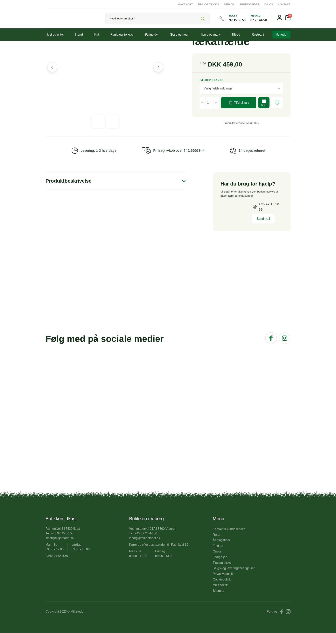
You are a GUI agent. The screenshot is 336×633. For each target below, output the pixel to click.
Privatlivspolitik (223, 573)
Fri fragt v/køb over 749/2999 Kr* (178, 150)
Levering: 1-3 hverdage (98, 150)
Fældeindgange (211, 80)
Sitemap (218, 590)
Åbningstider (249, 4)
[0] (287, 19)
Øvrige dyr (151, 34)
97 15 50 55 (237, 20)
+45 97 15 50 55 (269, 206)
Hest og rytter (55, 34)
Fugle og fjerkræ (121, 34)
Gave (264, 105)
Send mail (263, 218)
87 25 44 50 (258, 20)
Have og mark (210, 34)
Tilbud (236, 34)
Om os (268, 4)
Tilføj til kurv (241, 102)
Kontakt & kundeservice (229, 529)
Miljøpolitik (220, 585)
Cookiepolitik (222, 579)
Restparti (258, 34)
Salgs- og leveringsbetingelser (234, 568)
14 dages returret (252, 150)
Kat (96, 34)
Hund (79, 34)
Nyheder (281, 34)
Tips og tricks (208, 4)
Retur (216, 534)
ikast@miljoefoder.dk (60, 538)
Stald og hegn (179, 34)
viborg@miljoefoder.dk (144, 538)
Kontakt (284, 4)
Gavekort (185, 4)
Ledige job (220, 557)
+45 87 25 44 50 (146, 533)
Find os (229, 4)
